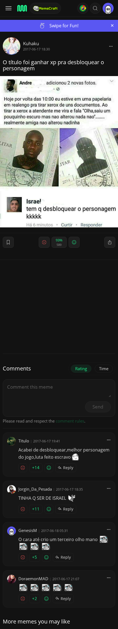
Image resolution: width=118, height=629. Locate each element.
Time (103, 368)
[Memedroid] (21, 8)
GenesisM (27, 530)
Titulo (23, 440)
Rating (81, 368)
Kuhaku (31, 43)
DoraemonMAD (33, 578)
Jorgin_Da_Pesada (35, 489)
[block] (110, 46)
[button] (95, 8)
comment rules (70, 421)
